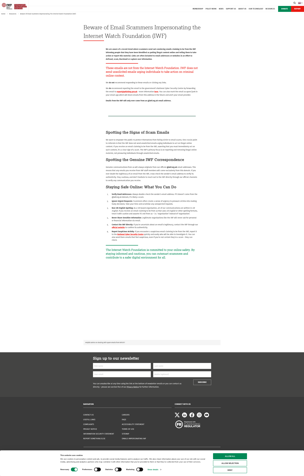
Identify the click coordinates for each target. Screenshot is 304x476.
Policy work (211, 9)
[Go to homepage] (14, 11)
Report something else (94, 438)
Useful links (89, 419)
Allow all (230, 456)
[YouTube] (206, 417)
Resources (270, 9)
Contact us (88, 415)
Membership (198, 9)
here (156, 91)
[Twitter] (177, 417)
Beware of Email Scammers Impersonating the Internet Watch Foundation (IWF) (48, 14)
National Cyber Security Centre (130, 234)
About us (242, 9)
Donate (284, 9)
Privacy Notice (133, 387)
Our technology (256, 9)
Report (297, 9)
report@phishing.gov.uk (127, 91)
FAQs (124, 419)
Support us (231, 9)
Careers (126, 415)
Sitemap (125, 434)
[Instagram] (199, 417)
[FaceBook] (191, 417)
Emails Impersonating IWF (134, 438)
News (221, 9)
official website (118, 227)
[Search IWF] (294, 3)
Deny (230, 470)
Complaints (88, 424)
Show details (152, 470)
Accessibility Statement (133, 424)
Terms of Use (128, 429)
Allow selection (230, 463)
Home (3, 14)
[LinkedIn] (184, 417)
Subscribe (202, 382)
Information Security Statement (98, 434)
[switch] (97, 469)
